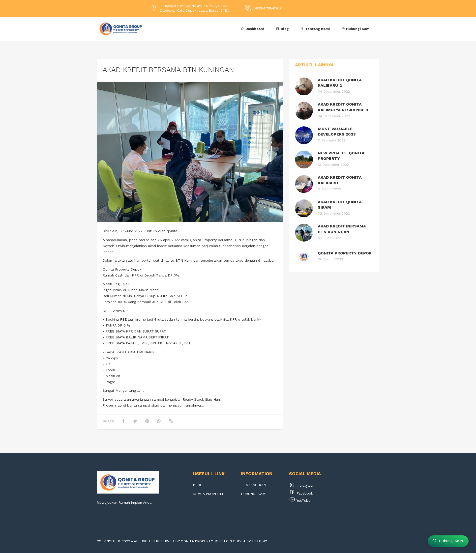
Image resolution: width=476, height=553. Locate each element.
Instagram (304, 486)
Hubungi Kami (357, 29)
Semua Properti (208, 494)
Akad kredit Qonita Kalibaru (340, 180)
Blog (284, 29)
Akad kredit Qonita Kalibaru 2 (340, 83)
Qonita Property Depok (345, 253)
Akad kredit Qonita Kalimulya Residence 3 (343, 107)
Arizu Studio (255, 541)
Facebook (304, 493)
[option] (190, 152)
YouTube (302, 500)
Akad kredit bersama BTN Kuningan (342, 229)
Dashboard (254, 29)
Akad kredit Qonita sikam (340, 204)
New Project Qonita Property (341, 156)
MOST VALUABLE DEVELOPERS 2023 (337, 131)
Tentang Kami (317, 29)
